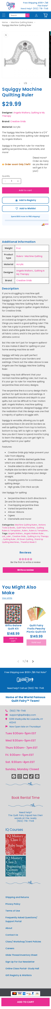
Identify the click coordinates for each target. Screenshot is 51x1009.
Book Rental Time (26, 797)
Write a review (25, 570)
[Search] (27, 15)
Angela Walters (21, 112)
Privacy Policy (12, 904)
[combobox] (17, 15)
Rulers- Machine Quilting (29, 256)
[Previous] (18, 661)
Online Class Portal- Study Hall (22, 968)
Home (5, 22)
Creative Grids (18, 121)
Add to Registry (25, 200)
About (8, 928)
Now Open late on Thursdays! (25, 726)
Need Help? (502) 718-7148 (34, 8)
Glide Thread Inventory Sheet (21, 955)
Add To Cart (25, 1002)
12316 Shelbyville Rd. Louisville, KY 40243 (26, 720)
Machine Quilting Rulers (22, 22)
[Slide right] (32, 83)
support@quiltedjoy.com (23, 714)
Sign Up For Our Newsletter (20, 961)
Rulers (25, 530)
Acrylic (20, 264)
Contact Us (11, 934)
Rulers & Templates (38, 530)
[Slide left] (20, 83)
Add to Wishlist (25, 208)
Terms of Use (12, 910)
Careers (9, 948)
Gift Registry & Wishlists (18, 975)
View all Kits (7, 598)
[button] (45, 15)
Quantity (6, 176)
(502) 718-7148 (18, 710)
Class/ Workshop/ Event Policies (23, 941)
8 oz (18, 248)
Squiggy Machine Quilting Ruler (16, 25)
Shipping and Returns (17, 897)
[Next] (33, 661)
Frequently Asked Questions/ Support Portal (21, 919)
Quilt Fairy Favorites (26, 527)
